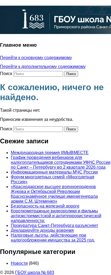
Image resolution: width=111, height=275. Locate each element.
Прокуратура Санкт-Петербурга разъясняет (54, 225)
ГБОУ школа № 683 (34, 272)
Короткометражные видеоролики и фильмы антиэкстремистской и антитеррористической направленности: (56, 216)
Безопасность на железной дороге (45, 206)
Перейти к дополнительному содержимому (43, 66)
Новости (19, 263)
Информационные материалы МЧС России (54, 172)
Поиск (6, 73)
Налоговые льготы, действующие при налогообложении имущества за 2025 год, (53, 237)
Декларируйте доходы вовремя (42, 230)
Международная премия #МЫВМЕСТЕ (50, 152)
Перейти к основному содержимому (36, 57)
